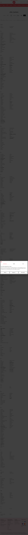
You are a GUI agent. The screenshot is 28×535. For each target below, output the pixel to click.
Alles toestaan (23, 272)
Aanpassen (13, 272)
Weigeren (5, 272)
